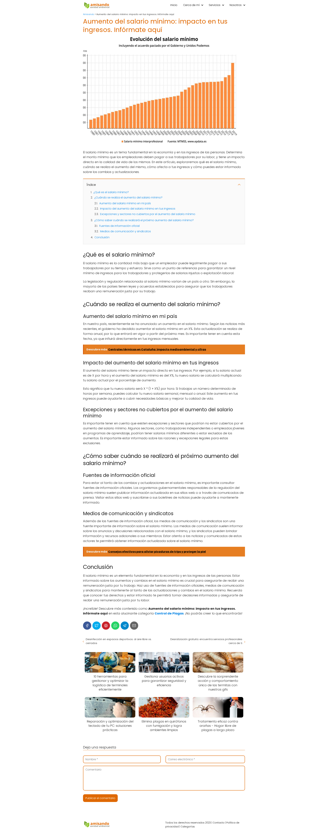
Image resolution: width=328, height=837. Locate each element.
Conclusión (102, 237)
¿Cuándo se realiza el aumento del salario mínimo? (128, 197)
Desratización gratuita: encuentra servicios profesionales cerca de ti (206, 641)
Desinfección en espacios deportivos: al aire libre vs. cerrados (119, 641)
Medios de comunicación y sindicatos (125, 231)
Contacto (218, 822)
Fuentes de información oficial (119, 226)
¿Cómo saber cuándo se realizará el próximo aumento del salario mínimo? (144, 220)
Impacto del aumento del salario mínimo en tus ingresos (137, 209)
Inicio (173, 5)
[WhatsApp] (115, 625)
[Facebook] (87, 625)
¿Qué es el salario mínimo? (111, 192)
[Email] (134, 625)
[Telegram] (125, 625)
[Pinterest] (106, 625)
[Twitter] (96, 625)
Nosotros (236, 5)
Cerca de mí (191, 5)
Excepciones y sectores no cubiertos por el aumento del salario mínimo (147, 214)
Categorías (188, 826)
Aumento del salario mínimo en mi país (125, 203)
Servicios (214, 5)
